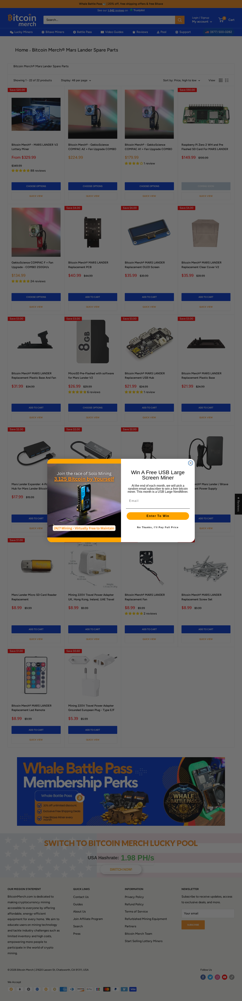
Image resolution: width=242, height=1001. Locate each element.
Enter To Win (158, 516)
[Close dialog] (190, 463)
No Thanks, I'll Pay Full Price (158, 527)
